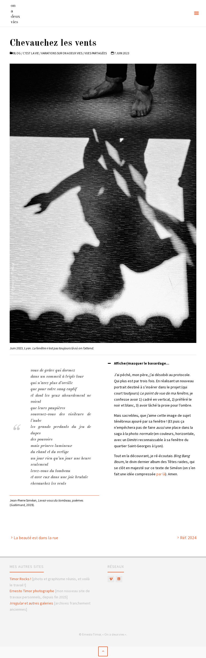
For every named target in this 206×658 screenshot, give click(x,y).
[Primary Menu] (196, 13)
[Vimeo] (111, 579)
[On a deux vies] (20, 13)
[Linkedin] (119, 579)
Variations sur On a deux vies (61, 53)
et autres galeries (31, 603)
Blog (17, 53)
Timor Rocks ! (20, 578)
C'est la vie (31, 53)
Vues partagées (95, 53)
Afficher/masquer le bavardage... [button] (141, 363)
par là (160, 474)
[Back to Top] (103, 651)
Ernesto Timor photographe (32, 590)
